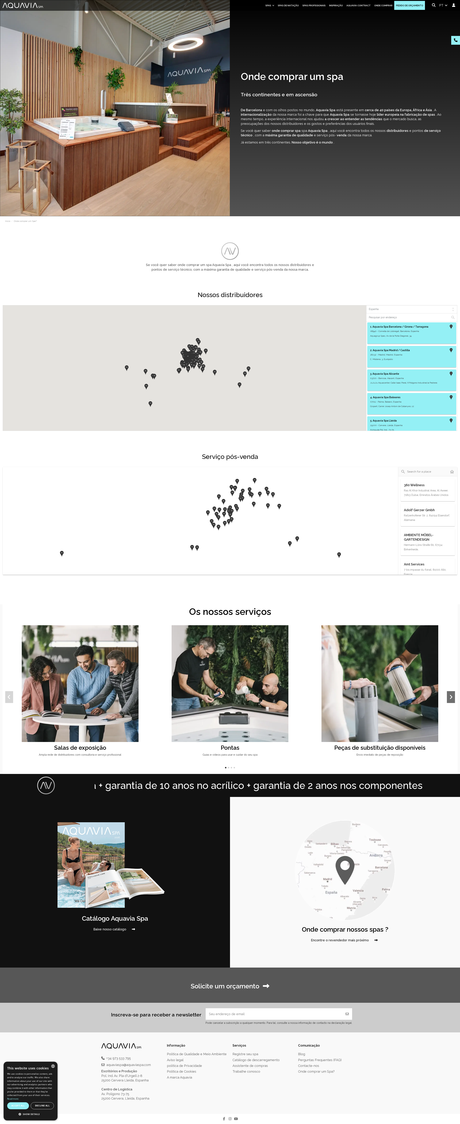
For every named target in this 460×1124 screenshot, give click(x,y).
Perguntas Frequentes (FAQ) (320, 1060)
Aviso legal (175, 1060)
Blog (301, 1054)
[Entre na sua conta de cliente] (454, 5)
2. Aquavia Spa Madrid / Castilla (390, 350)
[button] (127, 368)
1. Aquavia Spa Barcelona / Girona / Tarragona (399, 326)
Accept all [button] (18, 1105)
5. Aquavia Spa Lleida (383, 420)
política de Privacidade (184, 1066)
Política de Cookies (181, 1071)
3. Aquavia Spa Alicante (384, 373)
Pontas (230, 747)
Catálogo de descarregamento (256, 1060)
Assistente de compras (250, 1066)
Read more (13, 1098)
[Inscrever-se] (347, 1014)
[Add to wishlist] (148, 631)
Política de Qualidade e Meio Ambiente (197, 1054)
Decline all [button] (42, 1105)
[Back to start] (452, 472)
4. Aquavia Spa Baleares (385, 397)
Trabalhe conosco (246, 1071)
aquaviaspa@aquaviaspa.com (128, 1065)
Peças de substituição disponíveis (380, 747)
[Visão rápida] (148, 638)
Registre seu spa (245, 1054)
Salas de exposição (80, 747)
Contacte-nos (308, 1066)
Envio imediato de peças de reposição (379, 754)
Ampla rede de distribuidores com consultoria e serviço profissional (80, 754)
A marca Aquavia (179, 1077)
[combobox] (53, 1066)
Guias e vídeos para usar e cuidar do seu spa (230, 754)
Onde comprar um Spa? (316, 1071)
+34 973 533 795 (118, 1058)
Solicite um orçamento (225, 986)
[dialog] (31, 1091)
